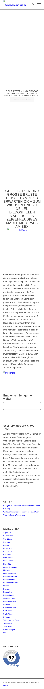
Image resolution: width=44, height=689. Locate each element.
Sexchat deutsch (9, 607)
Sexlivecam (7, 610)
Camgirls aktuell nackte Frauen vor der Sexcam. (21, 505)
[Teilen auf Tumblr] (37, 406)
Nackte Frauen (9, 579)
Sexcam (6, 604)
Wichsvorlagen (9, 629)
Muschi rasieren (9, 573)
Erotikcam (7, 554)
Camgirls (6, 542)
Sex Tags (7, 508)
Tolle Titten (7, 626)
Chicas (6, 545)
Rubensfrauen (8, 595)
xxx (4, 632)
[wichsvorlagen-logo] (18, 4)
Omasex (6, 585)
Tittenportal (7, 623)
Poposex (6, 589)
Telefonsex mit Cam (11, 620)
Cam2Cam (7, 539)
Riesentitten (7, 592)
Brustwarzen (8, 535)
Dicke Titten (7, 548)
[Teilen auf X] (14, 406)
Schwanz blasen (9, 598)
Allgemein (7, 532)
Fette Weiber (8, 557)
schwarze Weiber (10, 601)
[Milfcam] (22, 242)
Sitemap (5, 685)
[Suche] (32, 4)
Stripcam (6, 617)
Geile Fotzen (8, 560)
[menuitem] (32, 4)
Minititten (6, 570)
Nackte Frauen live (10, 582)
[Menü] (37, 4)
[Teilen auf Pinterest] (29, 406)
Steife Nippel (8, 614)
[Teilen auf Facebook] (7, 406)
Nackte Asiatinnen (10, 576)
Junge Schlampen (10, 567)
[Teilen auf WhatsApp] (22, 406)
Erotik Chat (7, 551)
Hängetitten (7, 564)
